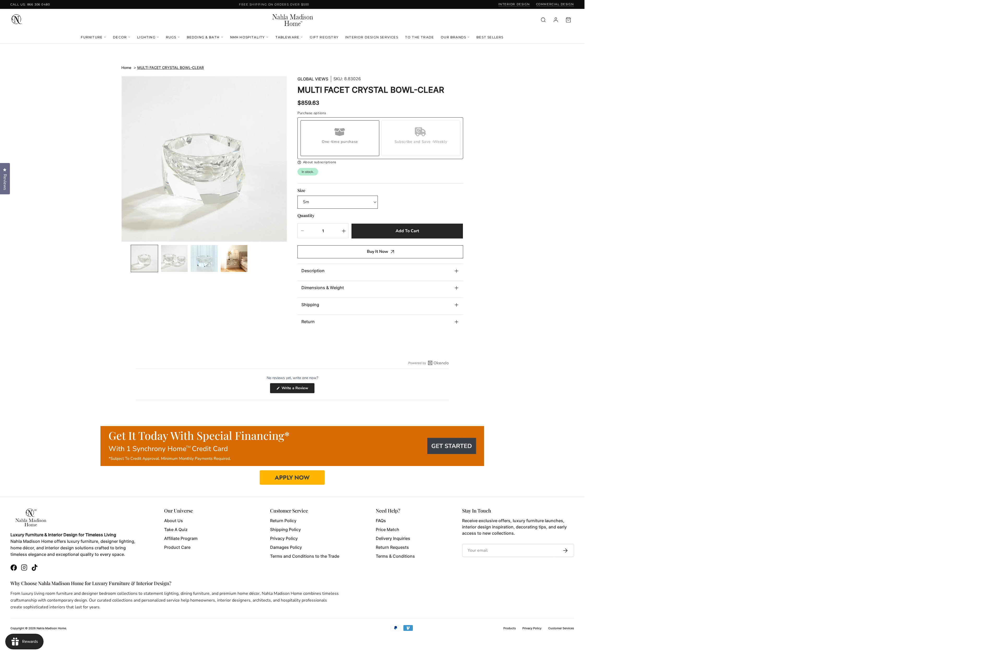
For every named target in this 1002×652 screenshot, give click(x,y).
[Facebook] (13, 568)
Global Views (312, 79)
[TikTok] (34, 568)
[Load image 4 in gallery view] (234, 258)
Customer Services (561, 628)
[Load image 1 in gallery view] (144, 258)
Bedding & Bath (203, 37)
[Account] (556, 20)
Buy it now (377, 251)
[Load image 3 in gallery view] (204, 258)
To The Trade (419, 37)
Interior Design (514, 4)
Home (126, 67)
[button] (380, 162)
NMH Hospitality (247, 37)
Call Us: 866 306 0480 (30, 4)
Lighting (146, 37)
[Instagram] (24, 568)
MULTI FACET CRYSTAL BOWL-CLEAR (170, 67)
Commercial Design (555, 4)
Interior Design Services (371, 37)
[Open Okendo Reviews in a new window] (428, 362)
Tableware (287, 37)
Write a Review (298, 389)
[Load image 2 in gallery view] (174, 258)
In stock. (308, 172)
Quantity (305, 215)
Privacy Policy (531, 628)
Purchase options (311, 113)
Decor (120, 37)
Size (301, 190)
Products (509, 628)
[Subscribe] (564, 550)
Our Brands (453, 37)
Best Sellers (489, 37)
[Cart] (568, 20)
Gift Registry (324, 37)
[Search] (543, 20)
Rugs (171, 37)
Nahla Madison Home (51, 628)
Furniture (92, 37)
